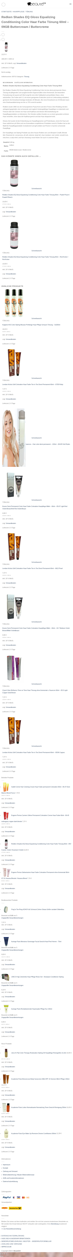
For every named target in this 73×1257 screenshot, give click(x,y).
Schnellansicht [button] (37, 188)
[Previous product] (3, 39)
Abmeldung (55, 1224)
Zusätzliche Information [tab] (23, 82)
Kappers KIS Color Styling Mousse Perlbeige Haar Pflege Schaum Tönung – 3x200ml (31, 325)
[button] (70, 4)
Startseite (6, 11)
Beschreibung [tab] (8, 82)
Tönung (29, 11)
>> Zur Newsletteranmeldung (11, 1229)
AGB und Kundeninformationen (13, 1178)
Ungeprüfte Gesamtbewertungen (12, 918)
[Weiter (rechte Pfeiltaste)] (2, 1256)
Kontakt (5, 1168)
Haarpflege (18, 11)
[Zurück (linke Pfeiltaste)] (1, 1256)
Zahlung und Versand (10, 1171)
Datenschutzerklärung (10, 1181)
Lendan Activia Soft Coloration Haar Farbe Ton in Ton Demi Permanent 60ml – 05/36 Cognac (33, 752)
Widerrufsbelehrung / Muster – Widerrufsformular (26, 1241)
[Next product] (3, 34)
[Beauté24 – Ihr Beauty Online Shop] (36, 4)
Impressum (6, 1164)
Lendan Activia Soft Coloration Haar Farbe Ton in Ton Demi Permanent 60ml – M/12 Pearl (32, 568)
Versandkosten (21, 63)
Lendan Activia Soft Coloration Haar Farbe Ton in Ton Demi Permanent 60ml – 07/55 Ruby (32, 384)
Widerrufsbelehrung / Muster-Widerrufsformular (18, 1175)
